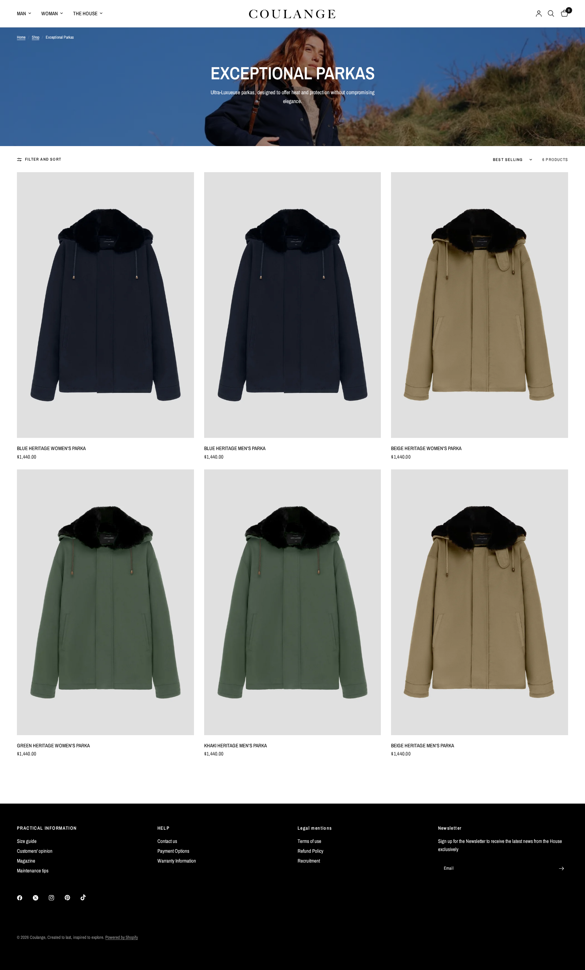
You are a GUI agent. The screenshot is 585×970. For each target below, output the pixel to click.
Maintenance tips (32, 870)
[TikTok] (88, 897)
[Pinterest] (72, 897)
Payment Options (173, 850)
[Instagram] (56, 897)
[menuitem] (26, 13)
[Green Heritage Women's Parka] (105, 602)
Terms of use (309, 841)
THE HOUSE (85, 13)
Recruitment (309, 860)
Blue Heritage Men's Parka (234, 448)
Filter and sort (43, 159)
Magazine (26, 860)
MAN (21, 13)
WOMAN (49, 13)
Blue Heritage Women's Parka (51, 448)
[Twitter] (40, 897)
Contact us (167, 841)
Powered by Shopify (121, 937)
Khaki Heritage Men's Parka (235, 745)
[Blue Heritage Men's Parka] (292, 305)
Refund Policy (310, 850)
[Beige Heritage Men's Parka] (479, 602)
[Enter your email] (561, 868)
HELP (163, 828)
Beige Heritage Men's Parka (422, 745)
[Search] (551, 13)
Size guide (27, 841)
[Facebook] (24, 897)
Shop (35, 37)
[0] (563, 13)
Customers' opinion (34, 850)
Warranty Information (176, 860)
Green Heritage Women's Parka (53, 745)
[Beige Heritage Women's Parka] (479, 305)
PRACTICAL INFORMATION (47, 828)
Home (21, 37)
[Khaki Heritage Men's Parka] (292, 602)
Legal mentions (315, 828)
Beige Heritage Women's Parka (426, 448)
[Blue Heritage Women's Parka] (105, 305)
